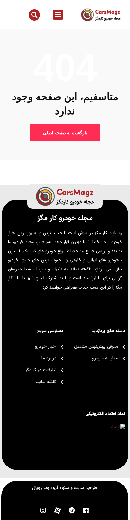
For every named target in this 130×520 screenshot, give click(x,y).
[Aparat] (57, 510)
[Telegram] (71, 510)
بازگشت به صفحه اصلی (65, 132)
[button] (58, 15)
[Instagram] (43, 510)
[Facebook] (86, 510)
